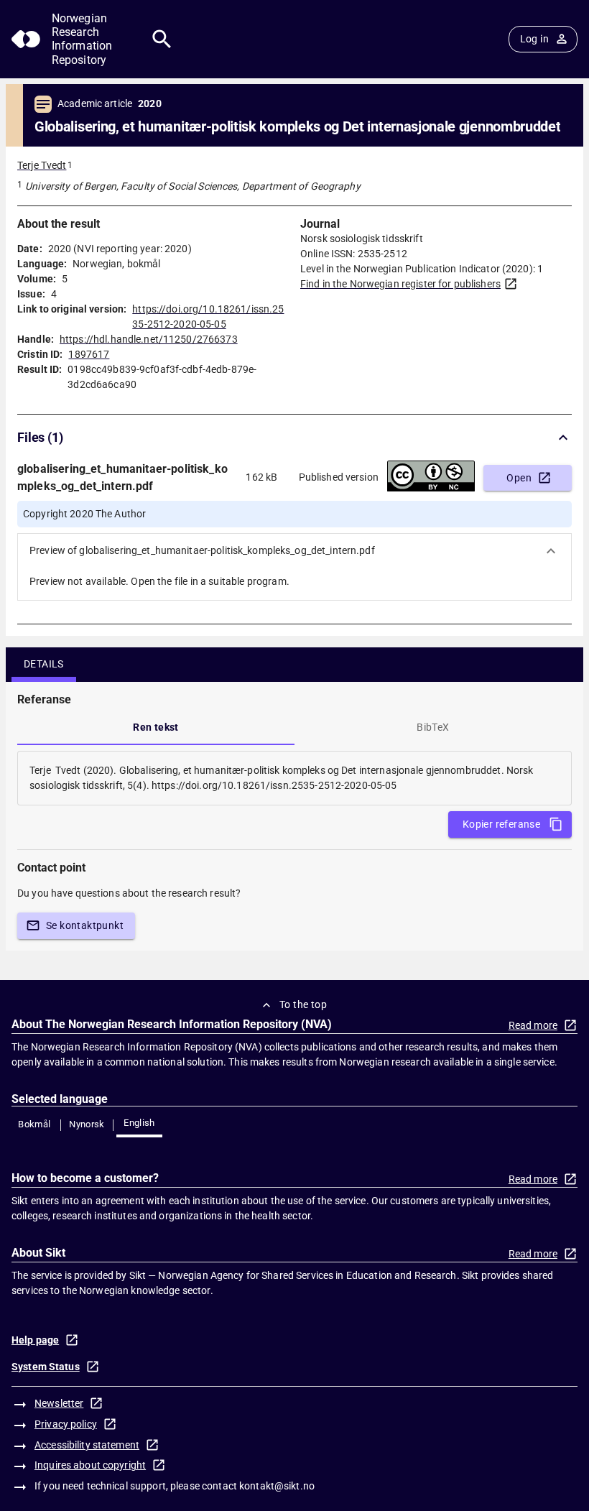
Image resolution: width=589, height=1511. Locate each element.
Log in (534, 39)
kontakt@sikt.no (277, 1486)
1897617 (88, 354)
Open (519, 478)
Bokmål (34, 1124)
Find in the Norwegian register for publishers (400, 284)
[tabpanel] (294, 778)
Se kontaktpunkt (85, 925)
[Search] (162, 39)
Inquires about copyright (90, 1465)
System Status (45, 1366)
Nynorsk (87, 1124)
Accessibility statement (86, 1445)
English (139, 1122)
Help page (35, 1340)
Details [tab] (44, 664)
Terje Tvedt (41, 165)
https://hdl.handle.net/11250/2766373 (149, 339)
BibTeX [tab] (433, 727)
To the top (303, 1004)
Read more (533, 1025)
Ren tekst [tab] (156, 727)
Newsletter (58, 1403)
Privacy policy (65, 1424)
